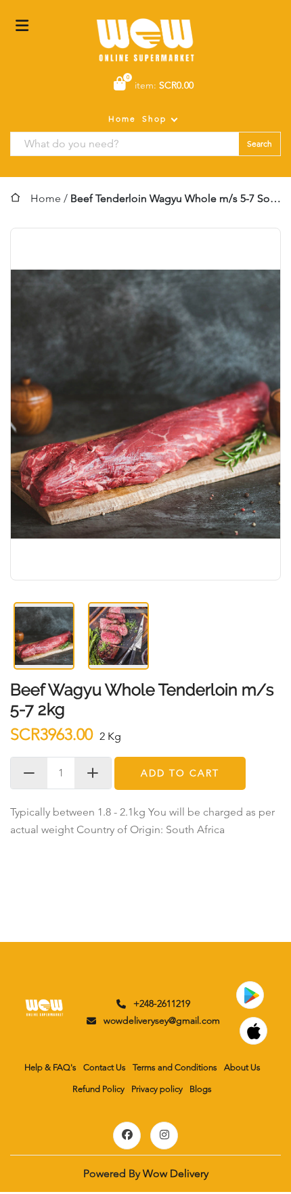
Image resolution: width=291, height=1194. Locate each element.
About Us (242, 1067)
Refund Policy (98, 1089)
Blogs (200, 1089)
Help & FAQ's (50, 1067)
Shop (154, 119)
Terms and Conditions (175, 1067)
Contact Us (104, 1067)
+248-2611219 (161, 1003)
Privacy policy (157, 1089)
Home (122, 119)
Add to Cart (180, 773)
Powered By (145, 1173)
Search (259, 144)
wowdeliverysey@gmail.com (162, 1020)
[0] (120, 84)
